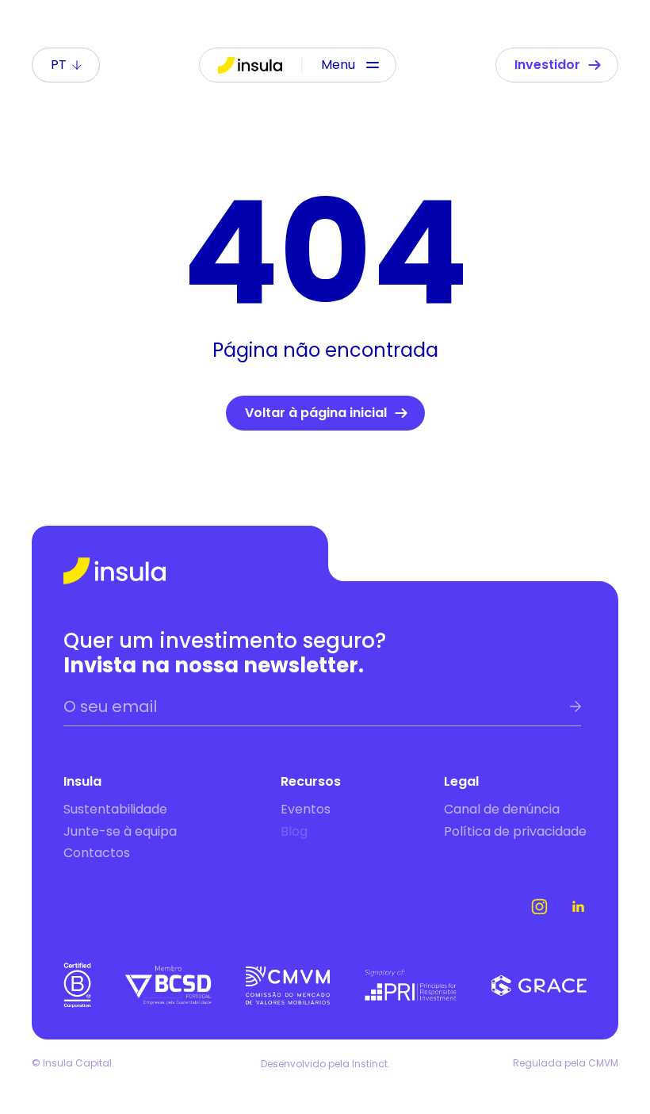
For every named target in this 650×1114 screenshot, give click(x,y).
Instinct (370, 1064)
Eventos (306, 809)
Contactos (96, 853)
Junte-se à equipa (120, 831)
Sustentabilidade (115, 809)
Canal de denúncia (502, 809)
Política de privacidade (515, 831)
